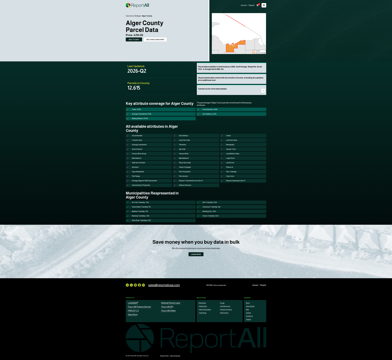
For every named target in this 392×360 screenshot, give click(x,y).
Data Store (130, 16)
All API (167, 307)
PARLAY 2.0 (133, 311)
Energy (222, 303)
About (248, 303)
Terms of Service (175, 356)
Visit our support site (219, 285)
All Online (168, 311)
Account (244, 5)
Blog (247, 309)
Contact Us (249, 316)
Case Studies (250, 306)
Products (130, 298)
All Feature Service (139, 307)
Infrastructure (203, 306)
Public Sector (224, 313)
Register (252, 5)
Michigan (138, 16)
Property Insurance (226, 309)
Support (248, 319)
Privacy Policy (164, 356)
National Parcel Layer (170, 303)
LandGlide (133, 303)
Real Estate (202, 303)
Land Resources (225, 306)
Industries (201, 298)
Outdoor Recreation (205, 309)
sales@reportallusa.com (164, 285)
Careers (248, 313)
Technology (202, 313)
